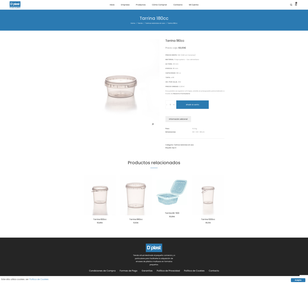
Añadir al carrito (192, 104)
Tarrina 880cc (136, 219)
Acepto (298, 280)
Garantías (147, 270)
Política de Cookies (194, 270)
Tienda (140, 23)
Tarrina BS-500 (172, 213)
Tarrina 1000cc (208, 219)
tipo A (174, 148)
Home (133, 23)
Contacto (214, 270)
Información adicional (178, 119)
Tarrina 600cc (100, 219)
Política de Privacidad (168, 270)
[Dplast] (15, 5)
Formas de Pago (128, 270)
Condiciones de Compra (102, 270)
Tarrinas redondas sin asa (155, 23)
